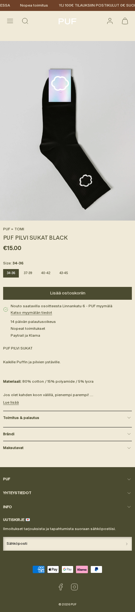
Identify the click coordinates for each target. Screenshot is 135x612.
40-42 (46, 273)
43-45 (63, 273)
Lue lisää (11, 402)
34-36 (11, 273)
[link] (109, 20)
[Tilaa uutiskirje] (127, 544)
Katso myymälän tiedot (31, 312)
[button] (10, 20)
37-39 (28, 273)
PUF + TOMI (13, 229)
